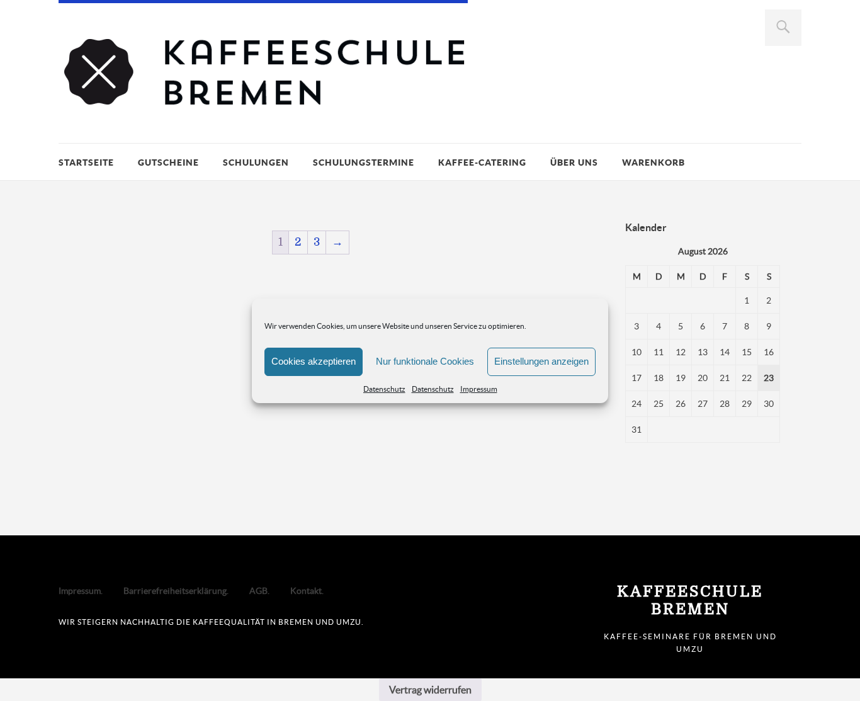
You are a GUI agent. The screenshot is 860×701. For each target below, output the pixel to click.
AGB (258, 591)
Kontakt (306, 591)
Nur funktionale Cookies (425, 361)
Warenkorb (653, 162)
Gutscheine (168, 162)
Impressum (478, 389)
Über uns (574, 162)
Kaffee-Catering (482, 162)
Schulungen (256, 162)
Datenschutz (384, 389)
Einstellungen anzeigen (541, 361)
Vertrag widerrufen (430, 689)
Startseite (86, 162)
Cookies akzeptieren (313, 361)
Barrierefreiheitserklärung (175, 591)
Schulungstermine (363, 162)
